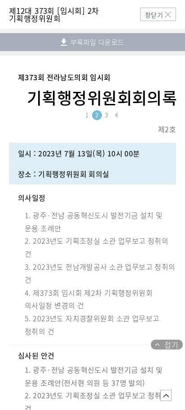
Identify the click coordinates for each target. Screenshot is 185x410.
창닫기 (154, 14)
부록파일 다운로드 (96, 42)
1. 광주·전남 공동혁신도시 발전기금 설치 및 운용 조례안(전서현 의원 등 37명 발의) (94, 376)
